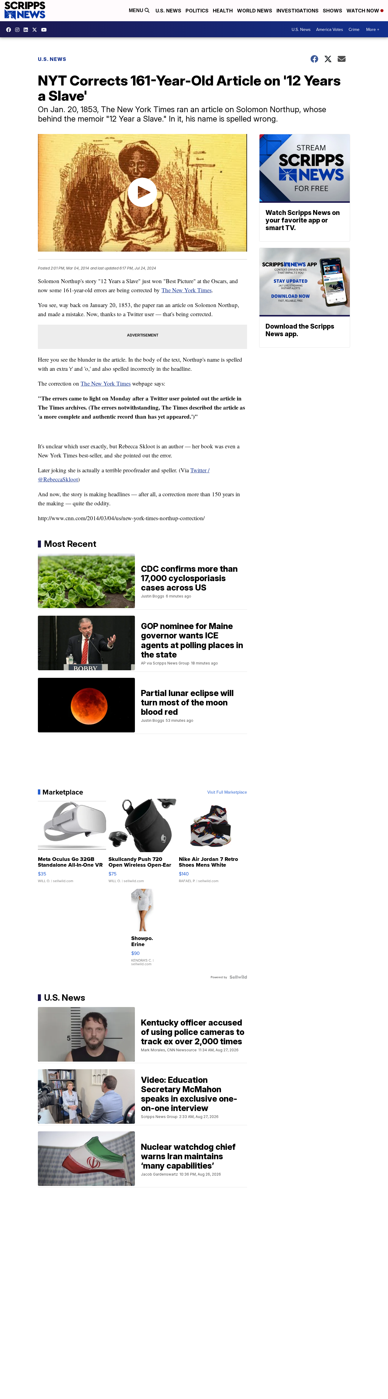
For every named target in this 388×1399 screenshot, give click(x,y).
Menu (137, 10)
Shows (332, 11)
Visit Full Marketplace (227, 792)
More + (372, 29)
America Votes (329, 29)
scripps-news (27, 29)
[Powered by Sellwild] (238, 977)
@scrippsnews (45, 29)
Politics (197, 11)
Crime (354, 29)
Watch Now (363, 11)
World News (254, 11)
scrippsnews (10, 29)
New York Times (192, 290)
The (167, 290)
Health (223, 11)
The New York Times (106, 383)
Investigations (297, 11)
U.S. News (168, 11)
